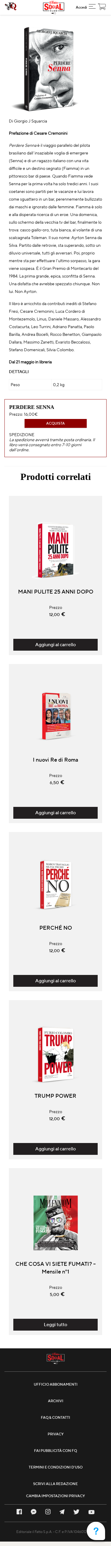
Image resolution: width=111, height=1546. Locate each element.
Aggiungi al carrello (55, 644)
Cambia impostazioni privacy (55, 1496)
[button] (92, 7)
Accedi (81, 7)
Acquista (55, 423)
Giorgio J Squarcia (30, 121)
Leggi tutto (55, 1324)
